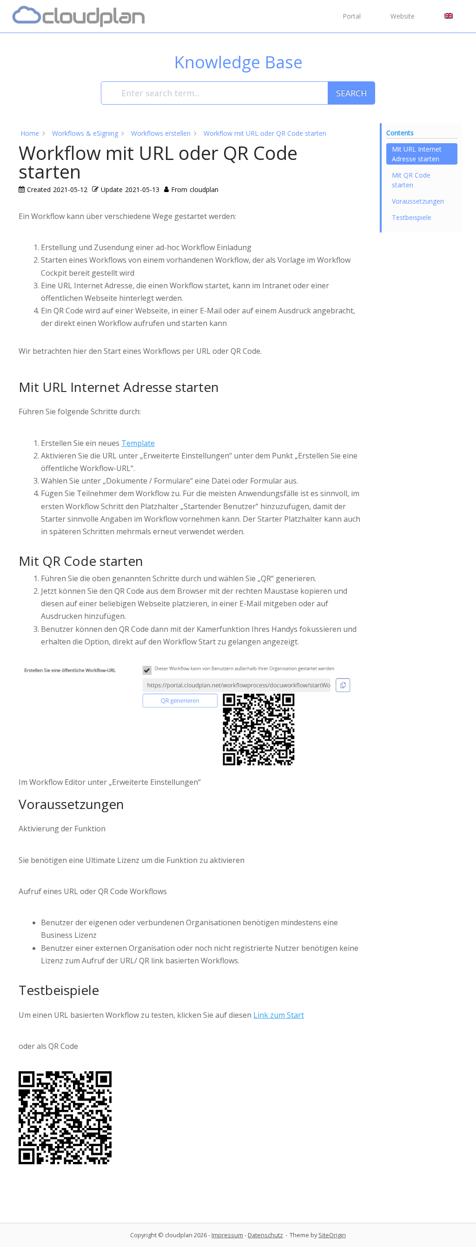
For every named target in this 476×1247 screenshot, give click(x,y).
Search (351, 93)
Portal (352, 16)
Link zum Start (278, 1015)
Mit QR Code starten (411, 180)
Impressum (227, 1235)
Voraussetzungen (418, 201)
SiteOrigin (332, 1235)
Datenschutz (265, 1235)
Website (402, 16)
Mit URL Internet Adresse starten (417, 154)
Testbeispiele (411, 217)
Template (138, 443)
